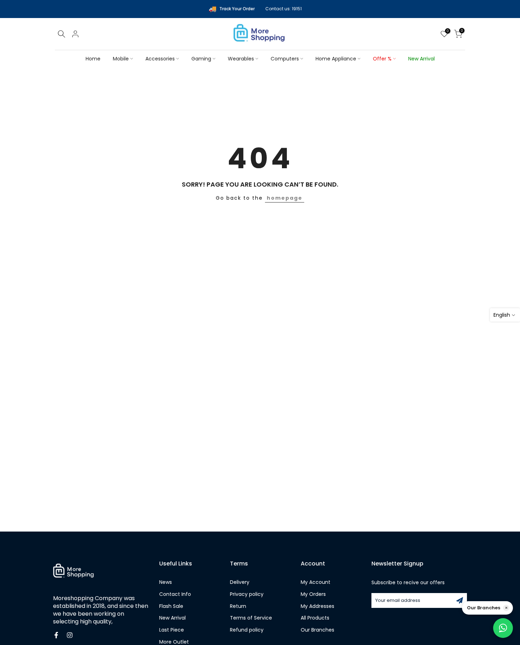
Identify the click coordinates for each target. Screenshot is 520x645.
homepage (284, 197)
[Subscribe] (459, 600)
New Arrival (421, 58)
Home (93, 58)
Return (238, 606)
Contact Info (175, 594)
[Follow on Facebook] (56, 635)
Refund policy (247, 630)
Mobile (121, 58)
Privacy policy (247, 594)
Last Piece (171, 630)
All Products (315, 618)
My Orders (313, 594)
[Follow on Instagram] (70, 635)
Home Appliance (336, 58)
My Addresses (317, 606)
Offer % (382, 58)
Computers (285, 58)
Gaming (201, 58)
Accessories (160, 58)
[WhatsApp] (503, 628)
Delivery (239, 582)
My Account (315, 582)
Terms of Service (251, 618)
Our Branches (317, 630)
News (165, 582)
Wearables (241, 58)
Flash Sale (171, 606)
